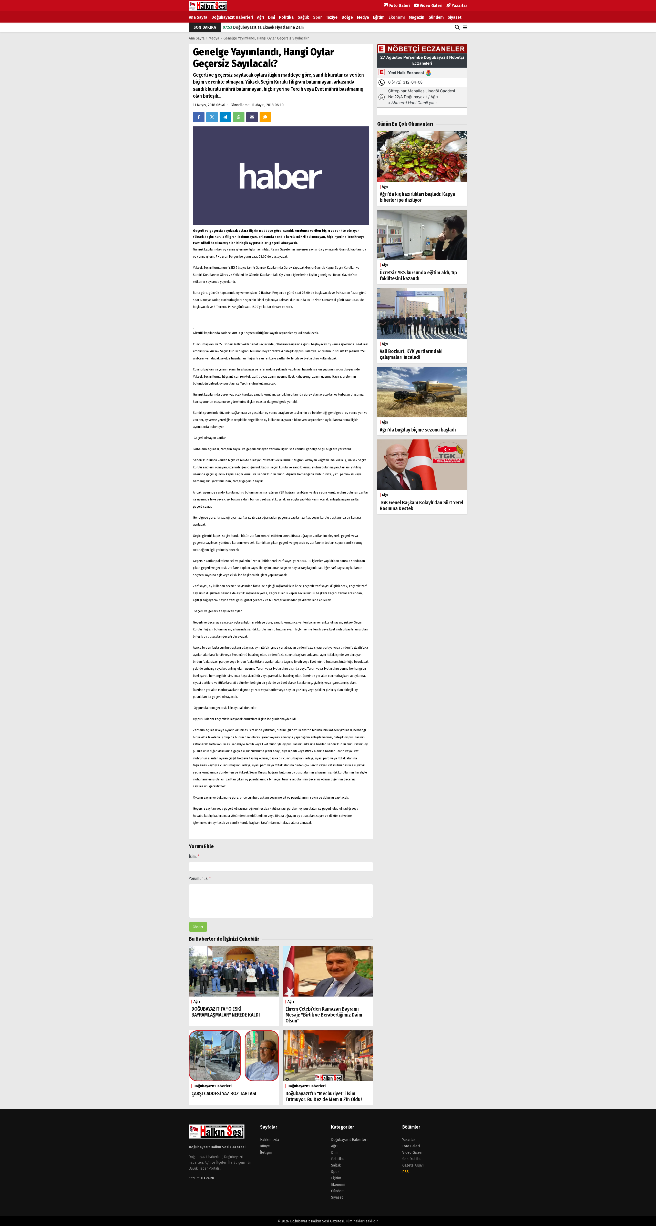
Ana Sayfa (198, 17)
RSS (405, 1171)
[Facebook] (198, 117)
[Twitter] (212, 117)
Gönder (198, 927)
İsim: (194, 856)
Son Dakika (411, 1159)
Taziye (331, 17)
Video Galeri (430, 5)
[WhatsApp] (238, 117)
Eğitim (378, 17)
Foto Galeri (399, 5)
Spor (317, 17)
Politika (286, 17)
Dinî (271, 17)
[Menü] (465, 28)
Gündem (436, 17)
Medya (363, 17)
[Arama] (457, 27)
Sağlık (303, 17)
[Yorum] (265, 117)
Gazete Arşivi (413, 1165)
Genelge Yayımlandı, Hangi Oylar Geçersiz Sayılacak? (266, 38)
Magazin (416, 17)
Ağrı (260, 17)
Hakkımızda (269, 1139)
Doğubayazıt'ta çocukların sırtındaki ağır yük (269, 27)
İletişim (266, 1152)
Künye (265, 1146)
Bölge (347, 17)
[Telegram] (225, 117)
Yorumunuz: (200, 878)
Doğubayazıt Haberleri (232, 17)
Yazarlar (459, 5)
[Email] (252, 117)
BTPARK (207, 1178)
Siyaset (455, 17)
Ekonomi (396, 17)
